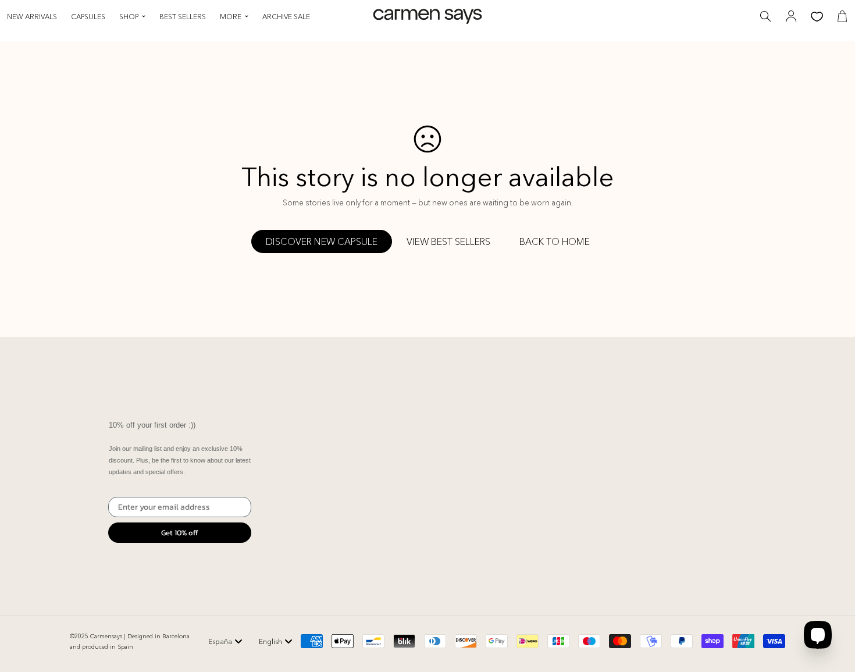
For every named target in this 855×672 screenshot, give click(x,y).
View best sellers (448, 241)
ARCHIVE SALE (286, 16)
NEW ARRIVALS (32, 16)
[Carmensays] (427, 17)
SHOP (128, 16)
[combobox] (225, 641)
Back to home (554, 241)
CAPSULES (88, 16)
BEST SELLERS (182, 16)
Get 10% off (179, 532)
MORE (230, 16)
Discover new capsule (321, 241)
